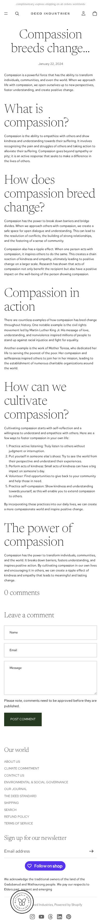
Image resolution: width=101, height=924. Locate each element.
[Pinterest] (69, 917)
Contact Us (14, 775)
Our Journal (15, 789)
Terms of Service (18, 823)
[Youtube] (41, 917)
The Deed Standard (20, 796)
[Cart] (94, 13)
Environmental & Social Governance (36, 782)
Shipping (11, 803)
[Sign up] (91, 851)
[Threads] (50, 917)
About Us (12, 761)
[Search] (17, 13)
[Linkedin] (59, 917)
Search (10, 810)
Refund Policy (16, 817)
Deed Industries (42, 905)
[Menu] (6, 14)
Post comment (22, 719)
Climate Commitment (21, 768)
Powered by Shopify (68, 905)
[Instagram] (32, 917)
